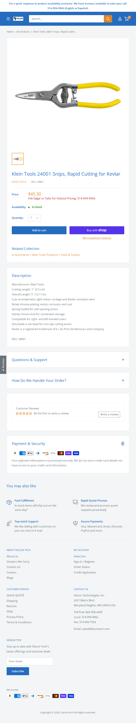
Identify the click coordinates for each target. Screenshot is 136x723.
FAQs (10, 611)
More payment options (97, 238)
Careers (11, 572)
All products (23, 31)
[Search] (108, 18)
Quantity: (18, 218)
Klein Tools (19, 181)
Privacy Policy (15, 617)
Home (10, 31)
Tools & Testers (70, 255)
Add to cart (39, 230)
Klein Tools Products (45, 255)
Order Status (82, 567)
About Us (12, 556)
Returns (12, 606)
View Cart (80, 556)
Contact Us (13, 567)
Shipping (12, 601)
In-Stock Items (20, 255)
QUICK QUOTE (15, 595)
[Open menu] (8, 18)
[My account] (120, 19)
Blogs (10, 578)
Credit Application (85, 572)
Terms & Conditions (19, 622)
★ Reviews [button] (3, 364)
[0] (127, 19)
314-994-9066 (86, 198)
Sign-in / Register (84, 561)
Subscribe (18, 671)
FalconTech (67, 712)
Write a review (109, 414)
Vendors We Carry (18, 561)
